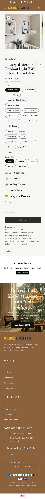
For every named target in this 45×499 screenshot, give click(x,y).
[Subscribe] (35, 454)
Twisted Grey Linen (30, 115)
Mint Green (12, 126)
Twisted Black (29, 89)
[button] (4, 7)
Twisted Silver (13, 110)
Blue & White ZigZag (16, 131)
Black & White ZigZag (17, 105)
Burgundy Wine (23, 147)
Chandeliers (9, 377)
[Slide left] (18, 53)
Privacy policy (31, 485)
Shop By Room (10, 388)
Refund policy (20, 485)
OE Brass (23, 166)
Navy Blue (12, 142)
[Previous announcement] (4, 2)
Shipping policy (30, 489)
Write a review (22, 272)
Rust (9, 147)
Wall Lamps (8, 383)
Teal (23, 136)
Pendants (7, 372)
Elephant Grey (31, 110)
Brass (10, 161)
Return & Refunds (11, 414)
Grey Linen (12, 115)
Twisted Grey (13, 95)
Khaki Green (13, 121)
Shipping (7, 81)
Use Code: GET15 (22, 325)
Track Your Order (11, 419)
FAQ (5, 403)
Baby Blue (12, 136)
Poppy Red (12, 152)
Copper (21, 161)
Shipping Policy (10, 409)
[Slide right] (28, 53)
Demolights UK (21, 483)
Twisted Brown (28, 142)
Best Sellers (8, 366)
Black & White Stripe (16, 100)
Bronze (10, 166)
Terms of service (18, 489)
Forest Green (29, 121)
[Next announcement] (41, 2)
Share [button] (9, 251)
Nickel (32, 161)
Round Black (13, 89)
